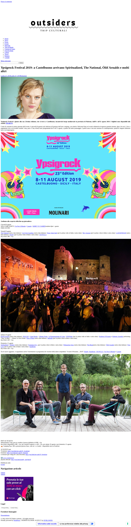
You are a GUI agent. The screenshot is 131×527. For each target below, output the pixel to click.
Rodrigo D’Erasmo (105, 336)
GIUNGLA (43, 235)
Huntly (12, 235)
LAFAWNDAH (121, 233)
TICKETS (9, 123)
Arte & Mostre (9, 47)
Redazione (23, 76)
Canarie (29, 226)
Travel (6, 54)
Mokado (50, 338)
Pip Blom (90, 345)
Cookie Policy (14, 507)
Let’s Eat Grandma (28, 233)
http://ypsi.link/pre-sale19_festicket (17, 453)
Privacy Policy (5, 507)
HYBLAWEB (48, 520)
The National (5, 233)
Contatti (7, 57)
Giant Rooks (34, 336)
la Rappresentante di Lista (57, 336)
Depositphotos (5, 515)
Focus (6, 42)
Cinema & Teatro (10, 49)
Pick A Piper (30, 338)
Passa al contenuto (6, 1)
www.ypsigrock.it (8, 458)
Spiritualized (4, 345)
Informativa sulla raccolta (47, 524)
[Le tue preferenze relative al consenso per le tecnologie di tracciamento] (127, 523)
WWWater (69, 336)
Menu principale (6, 61)
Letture (7, 52)
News (6, 40)
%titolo (3, 473)
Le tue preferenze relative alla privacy (74, 524)
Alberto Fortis (43, 336)
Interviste (7, 45)
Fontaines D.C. (32, 345)
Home (6, 39)
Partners (7, 56)
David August (5, 336)
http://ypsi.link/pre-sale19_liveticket (36, 454)
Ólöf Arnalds (110, 345)
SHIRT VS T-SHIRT (39, 226)
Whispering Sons (68, 345)
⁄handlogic (32, 346)
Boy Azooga (86, 233)
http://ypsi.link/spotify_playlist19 (21, 459)
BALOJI (25, 336)
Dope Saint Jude (52, 233)
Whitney (12, 345)
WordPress (17, 520)
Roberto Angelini (117, 336)
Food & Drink (9, 51)
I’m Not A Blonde (20, 226)
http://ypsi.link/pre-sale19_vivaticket (19, 451)
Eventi (7, 44)
